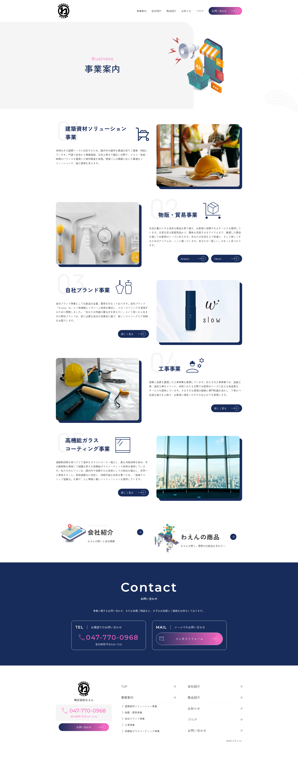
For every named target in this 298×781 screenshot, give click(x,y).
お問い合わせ (219, 11)
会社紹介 (156, 11)
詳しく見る (127, 334)
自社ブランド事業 (135, 718)
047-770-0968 (112, 637)
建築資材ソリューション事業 (141, 706)
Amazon (185, 258)
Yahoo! (217, 258)
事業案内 (142, 11)
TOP (124, 686)
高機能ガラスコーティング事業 (142, 731)
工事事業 (130, 725)
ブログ (200, 11)
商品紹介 (171, 11)
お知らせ (186, 11)
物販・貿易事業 (133, 712)
